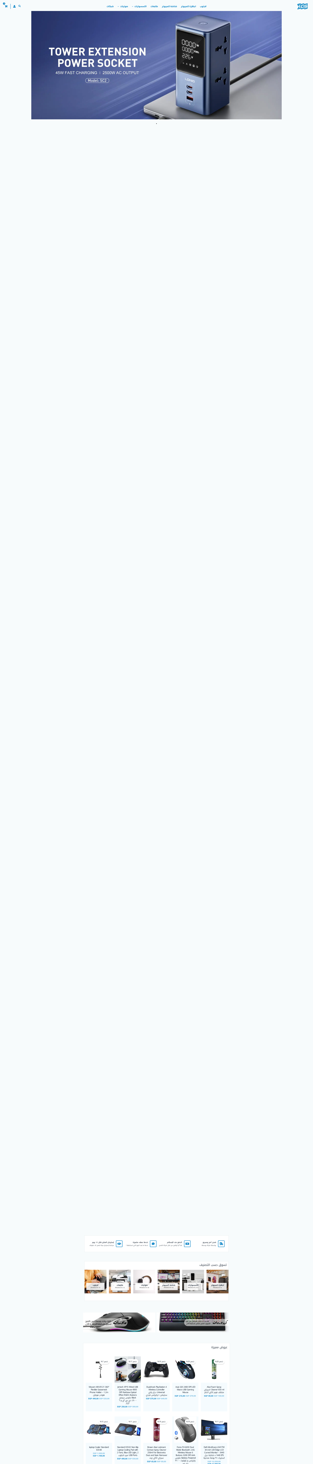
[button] (133, 6)
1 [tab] (156, 123)
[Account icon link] (14, 6)
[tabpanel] (156, 65)
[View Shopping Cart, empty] (6, 6)
